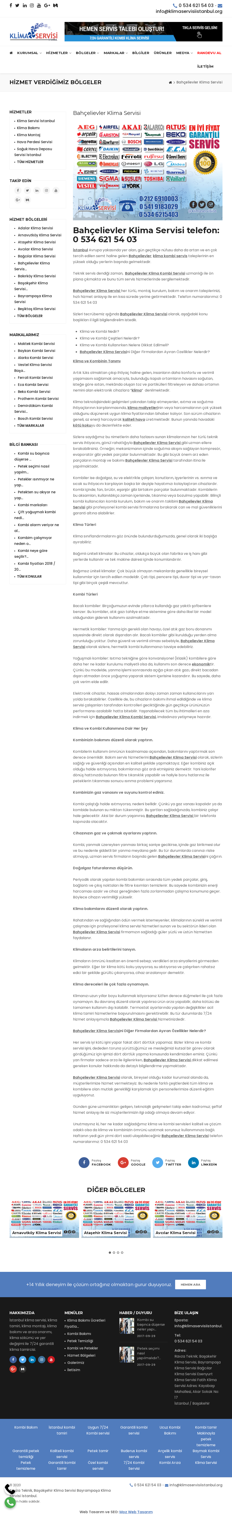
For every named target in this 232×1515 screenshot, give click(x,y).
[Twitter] (157, 1162)
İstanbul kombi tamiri (62, 1430)
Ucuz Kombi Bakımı (170, 1430)
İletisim (73, 1370)
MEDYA (182, 53)
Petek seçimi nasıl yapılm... (31, 469)
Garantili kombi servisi (133, 1430)
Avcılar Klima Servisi (35, 249)
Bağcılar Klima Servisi (36, 256)
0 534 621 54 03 (196, 5)
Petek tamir (98, 1450)
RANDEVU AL (209, 53)
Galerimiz (75, 1362)
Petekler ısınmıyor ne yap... (34, 482)
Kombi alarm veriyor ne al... (36, 527)
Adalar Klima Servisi (35, 228)
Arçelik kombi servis (170, 1453)
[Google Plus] (123, 1162)
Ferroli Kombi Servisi (35, 377)
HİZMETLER (57, 53)
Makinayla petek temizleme (205, 1439)
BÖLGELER (86, 53)
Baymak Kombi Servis (206, 1453)
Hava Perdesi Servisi (34, 142)
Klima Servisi (206, 1462)
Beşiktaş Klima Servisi (36, 308)
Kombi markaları (32, 505)
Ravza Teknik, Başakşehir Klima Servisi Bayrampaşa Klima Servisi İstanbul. (60, 1493)
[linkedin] (193, 1162)
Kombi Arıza (170, 1462)
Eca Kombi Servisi (32, 384)
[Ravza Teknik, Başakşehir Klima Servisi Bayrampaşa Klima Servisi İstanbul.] (34, 31)
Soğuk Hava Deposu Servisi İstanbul (33, 152)
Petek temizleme (25, 1465)
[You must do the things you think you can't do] (126, 1326)
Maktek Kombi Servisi (36, 343)
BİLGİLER (140, 53)
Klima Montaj (28, 135)
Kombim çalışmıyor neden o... (33, 540)
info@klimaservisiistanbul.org (189, 11)
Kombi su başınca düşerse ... (31, 456)
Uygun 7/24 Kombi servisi (97, 1430)
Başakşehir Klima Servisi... (31, 286)
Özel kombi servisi (98, 1465)
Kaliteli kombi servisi (62, 1453)
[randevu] (143, 31)
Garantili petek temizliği (25, 1453)
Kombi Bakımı (79, 1333)
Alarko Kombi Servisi (35, 357)
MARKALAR (114, 53)
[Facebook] (84, 1162)
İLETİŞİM (205, 66)
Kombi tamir (206, 1427)
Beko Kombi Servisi (33, 391)
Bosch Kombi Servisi (35, 418)
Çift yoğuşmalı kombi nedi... (35, 515)
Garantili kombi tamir (61, 1465)
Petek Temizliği (80, 1341)
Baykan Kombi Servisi (36, 350)
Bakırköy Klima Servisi (36, 276)
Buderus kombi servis (134, 1453)
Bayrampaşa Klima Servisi (33, 299)
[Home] (170, 82)
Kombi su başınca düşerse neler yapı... (151, 1324)
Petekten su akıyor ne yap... (35, 495)
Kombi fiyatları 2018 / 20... (34, 566)
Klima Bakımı (28, 128)
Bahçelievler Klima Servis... (32, 266)
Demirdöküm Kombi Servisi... (33, 408)
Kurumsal (27, 53)
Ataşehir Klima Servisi (36, 242)
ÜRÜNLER (163, 53)
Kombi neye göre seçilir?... (30, 553)
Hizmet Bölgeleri (81, 1355)
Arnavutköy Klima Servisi (39, 235)
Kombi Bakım (26, 1427)
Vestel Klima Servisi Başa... (33, 367)
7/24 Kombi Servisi (133, 1465)
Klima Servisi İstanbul (36, 121)
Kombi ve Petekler (82, 1348)
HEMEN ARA (191, 1284)
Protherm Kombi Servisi (38, 398)
